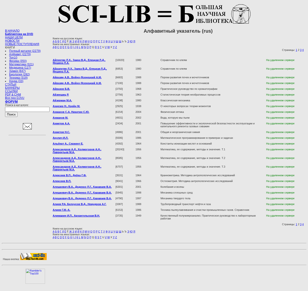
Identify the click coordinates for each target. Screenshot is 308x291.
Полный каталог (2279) (25, 51)
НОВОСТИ (12, 40)
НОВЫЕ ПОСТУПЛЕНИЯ (22, 44)
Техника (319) (18, 77)
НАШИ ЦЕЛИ (14, 37)
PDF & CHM (13, 94)
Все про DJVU (14, 98)
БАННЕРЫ (12, 88)
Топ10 (13, 57)
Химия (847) (17, 71)
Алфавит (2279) (20, 54)
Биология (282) (19, 74)
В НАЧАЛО (12, 30)
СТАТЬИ (10, 84)
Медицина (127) (20, 67)
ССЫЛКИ (11, 91)
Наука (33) (16, 81)
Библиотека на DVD (19, 34)
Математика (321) (21, 64)
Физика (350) (18, 61)
